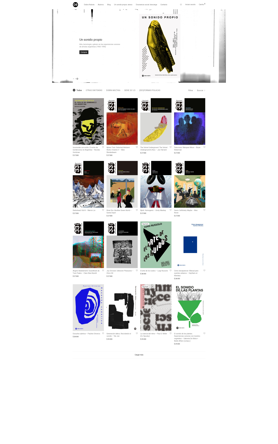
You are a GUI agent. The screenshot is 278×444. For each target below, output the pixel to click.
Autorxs (101, 5)
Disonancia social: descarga (146, 5)
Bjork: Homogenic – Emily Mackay (153, 210)
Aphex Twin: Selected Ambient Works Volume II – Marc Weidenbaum (118, 149)
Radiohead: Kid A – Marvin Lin (84, 210)
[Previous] (53, 46)
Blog (109, 5)
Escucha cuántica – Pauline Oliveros (86, 334)
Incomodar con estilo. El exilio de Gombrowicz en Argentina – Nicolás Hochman (86, 149)
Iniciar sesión (190, 4)
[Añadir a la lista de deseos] (103, 147)
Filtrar (190, 90)
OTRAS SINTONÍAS (94, 90)
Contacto (164, 5)
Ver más (74, 155)
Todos (79, 90)
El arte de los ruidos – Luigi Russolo (154, 271)
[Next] (224, 46)
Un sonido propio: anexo (123, 5)
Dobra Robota (89, 5)
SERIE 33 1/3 (129, 90)
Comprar (84, 52)
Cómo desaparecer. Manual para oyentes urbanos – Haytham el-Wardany (186, 273)
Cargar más (139, 355)
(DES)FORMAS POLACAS (149, 90)
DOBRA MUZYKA (113, 90)
